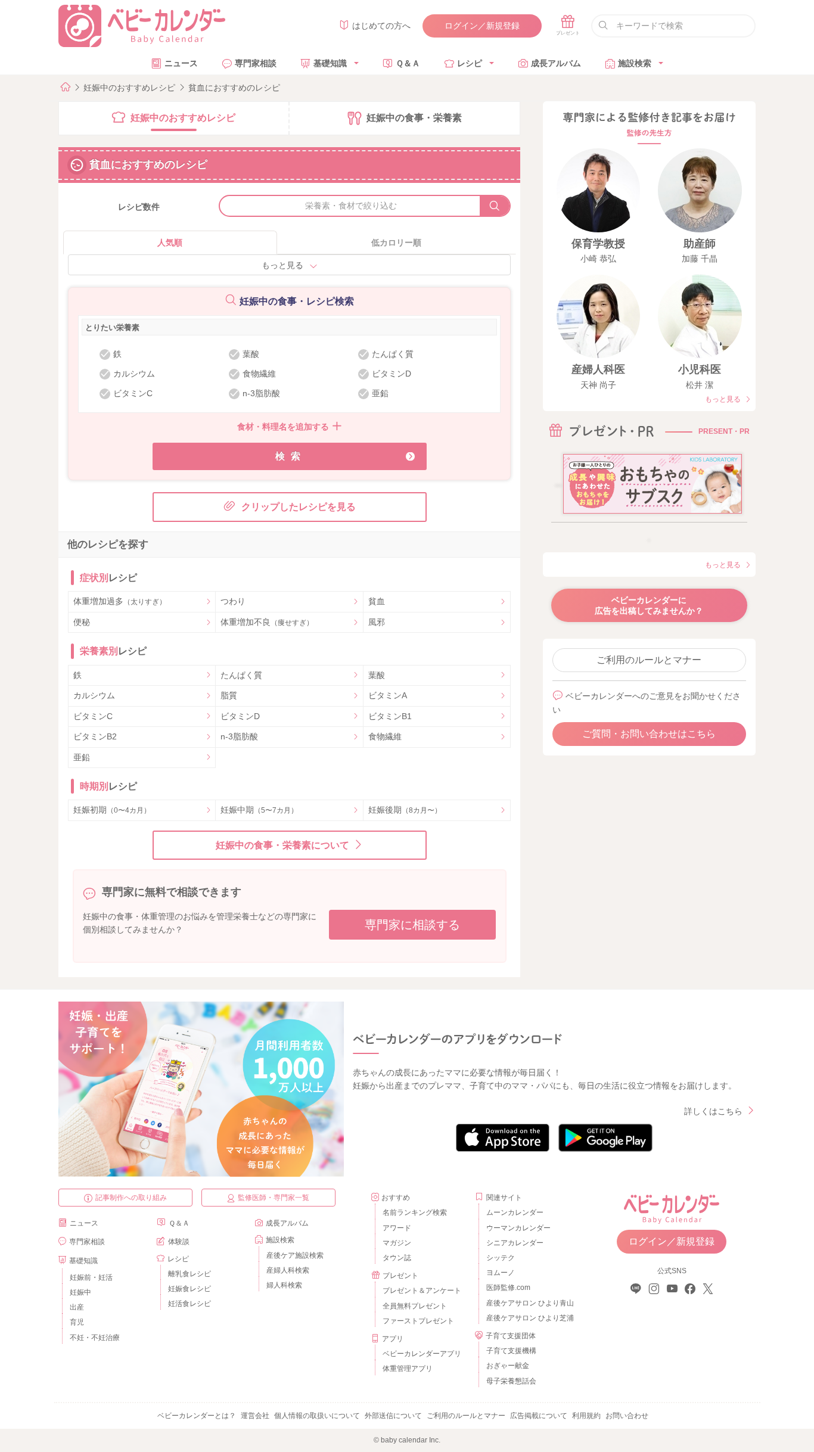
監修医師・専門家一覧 (273, 1197)
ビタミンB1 (390, 716)
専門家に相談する (412, 924)
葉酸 (376, 675)
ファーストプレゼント (418, 1321)
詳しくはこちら (713, 1111)
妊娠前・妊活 (91, 1277)
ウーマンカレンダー (518, 1228)
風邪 (376, 622)
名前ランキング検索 (415, 1212)
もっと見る (282, 265)
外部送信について (393, 1415)
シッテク (500, 1258)
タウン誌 (397, 1258)
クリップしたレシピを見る (298, 507)
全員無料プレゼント (415, 1306)
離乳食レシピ (189, 1274)
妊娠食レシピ (189, 1289)
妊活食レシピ (189, 1303)
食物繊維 (385, 736)
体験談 (178, 1242)
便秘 (81, 622)
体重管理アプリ (408, 1368)
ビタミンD (240, 716)
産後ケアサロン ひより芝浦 (528, 1318)
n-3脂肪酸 (239, 736)
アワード (397, 1228)
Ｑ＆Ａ (408, 63)
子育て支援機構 (511, 1351)
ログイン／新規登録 (482, 25)
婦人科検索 (284, 1285)
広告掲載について (538, 1415)
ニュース (181, 63)
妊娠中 (80, 1292)
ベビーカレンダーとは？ (196, 1415)
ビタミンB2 (95, 736)
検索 (290, 456)
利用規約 (586, 1415)
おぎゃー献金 (507, 1365)
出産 (77, 1307)
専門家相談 (255, 63)
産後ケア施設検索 (295, 1255)
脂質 (228, 695)
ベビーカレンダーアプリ (422, 1354)
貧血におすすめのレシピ (234, 87)
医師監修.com (508, 1287)
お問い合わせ (626, 1415)
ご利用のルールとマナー (648, 660)
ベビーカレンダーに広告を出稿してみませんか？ (649, 605)
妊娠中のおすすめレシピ (129, 87)
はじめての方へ (381, 25)
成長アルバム (556, 63)
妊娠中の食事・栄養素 (414, 118)
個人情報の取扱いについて (317, 1415)
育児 (77, 1322)
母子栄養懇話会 (511, 1381)
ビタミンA (387, 695)
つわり (233, 601)
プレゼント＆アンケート (422, 1290)
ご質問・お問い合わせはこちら (649, 734)
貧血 (376, 601)
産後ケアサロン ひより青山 (528, 1303)
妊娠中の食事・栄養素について (282, 845)
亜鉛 (81, 757)
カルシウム (94, 695)
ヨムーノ (500, 1272)
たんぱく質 (241, 675)
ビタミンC (93, 716)
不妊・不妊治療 (95, 1337)
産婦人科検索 (287, 1270)
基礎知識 (330, 63)
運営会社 (255, 1415)
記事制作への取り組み (131, 1197)
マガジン (397, 1243)
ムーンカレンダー (514, 1212)
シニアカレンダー (514, 1243)
